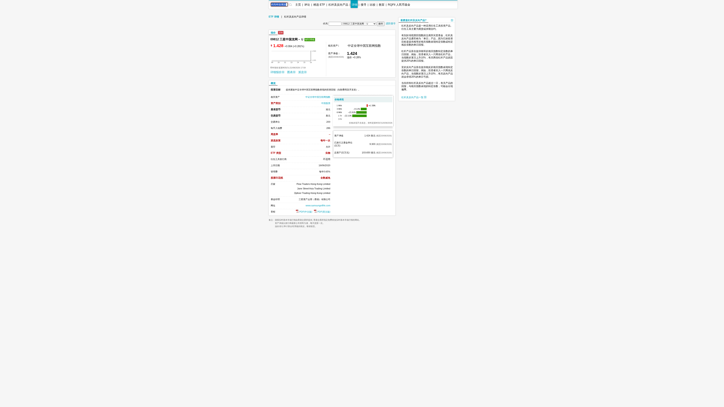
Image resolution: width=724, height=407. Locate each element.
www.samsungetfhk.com (318, 205)
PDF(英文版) (323, 211)
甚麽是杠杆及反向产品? (413, 20)
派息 (301, 72)
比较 (372, 4)
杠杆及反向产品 (338, 4)
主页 (298, 4)
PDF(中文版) (305, 211)
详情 (354, 4)
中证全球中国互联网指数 (317, 97)
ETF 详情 (274, 16)
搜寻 (363, 4)
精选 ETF (319, 4)
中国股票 (325, 103)
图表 (290, 72)
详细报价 (276, 72)
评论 (307, 4)
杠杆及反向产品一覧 (412, 97)
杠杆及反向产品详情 (295, 16)
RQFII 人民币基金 (399, 4)
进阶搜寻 (391, 23)
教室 (381, 4)
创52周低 (309, 39)
